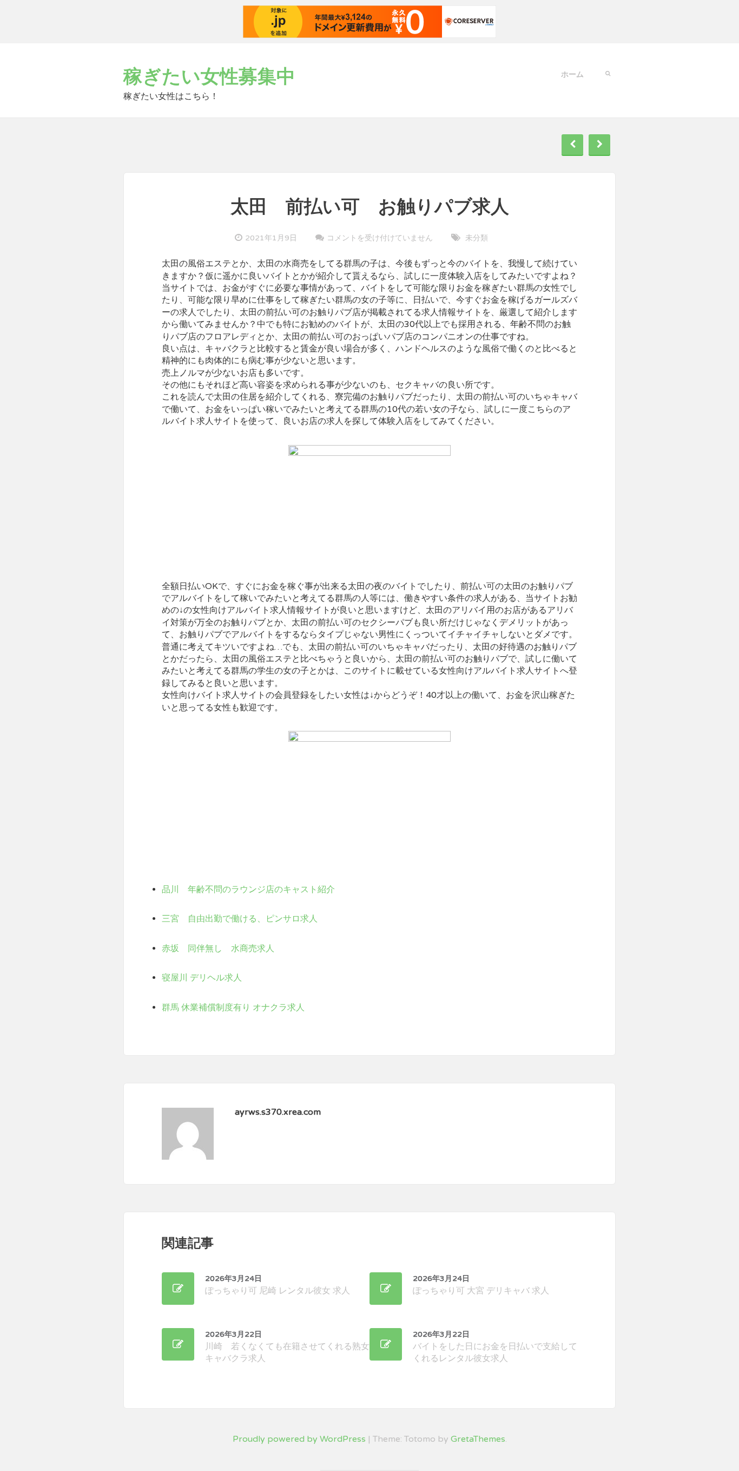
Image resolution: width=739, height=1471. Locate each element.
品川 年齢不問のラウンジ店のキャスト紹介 (248, 889)
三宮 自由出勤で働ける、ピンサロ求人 (240, 918)
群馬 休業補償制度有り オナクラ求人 (233, 1007)
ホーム (572, 74)
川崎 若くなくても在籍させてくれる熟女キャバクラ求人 (287, 1347)
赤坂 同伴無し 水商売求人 (218, 948)
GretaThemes (478, 1439)
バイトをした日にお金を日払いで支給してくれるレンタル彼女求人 (495, 1347)
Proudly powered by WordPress (299, 1439)
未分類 (476, 238)
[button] (608, 72)
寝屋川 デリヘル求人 (202, 977)
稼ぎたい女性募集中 (209, 77)
